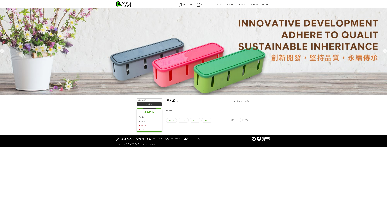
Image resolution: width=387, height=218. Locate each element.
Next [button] (385, 51)
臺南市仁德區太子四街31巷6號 (132, 139)
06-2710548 (175, 139)
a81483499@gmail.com (198, 139)
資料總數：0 (246, 120)
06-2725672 (157, 139)
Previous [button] (2, 51)
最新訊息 (142, 117)
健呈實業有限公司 (123, 4)
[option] (193, 51)
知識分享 (143, 129)
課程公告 (143, 125)
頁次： (232, 120)
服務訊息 (142, 121)
